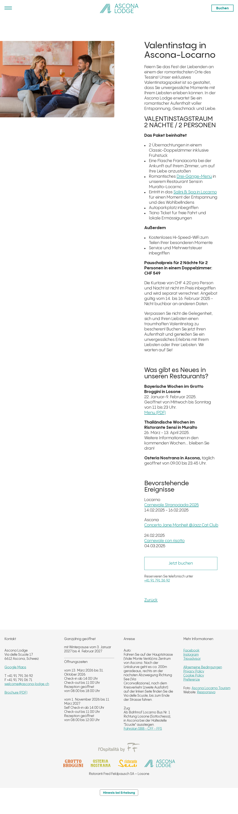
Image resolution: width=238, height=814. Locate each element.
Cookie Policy (193, 675)
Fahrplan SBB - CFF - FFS (143, 729)
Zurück (151, 600)
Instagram (191, 654)
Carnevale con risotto (164, 541)
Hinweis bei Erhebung (119, 792)
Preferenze (191, 679)
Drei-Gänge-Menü (194, 176)
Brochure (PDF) (15, 692)
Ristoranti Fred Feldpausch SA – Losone (119, 774)
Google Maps (15, 667)
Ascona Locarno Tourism (211, 688)
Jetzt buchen (181, 563)
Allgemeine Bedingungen (202, 667)
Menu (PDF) (155, 413)
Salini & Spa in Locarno (195, 192)
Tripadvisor (192, 659)
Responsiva (206, 692)
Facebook (191, 650)
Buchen (222, 8)
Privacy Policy (193, 671)
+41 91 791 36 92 (157, 580)
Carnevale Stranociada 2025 (171, 505)
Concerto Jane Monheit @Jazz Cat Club (181, 525)
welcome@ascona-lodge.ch (26, 684)
